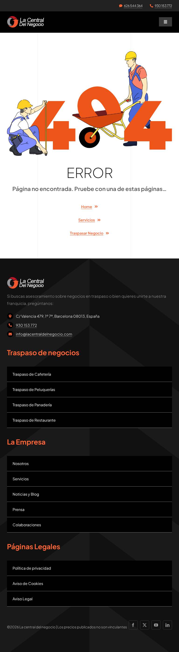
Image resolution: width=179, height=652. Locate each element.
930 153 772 (163, 5)
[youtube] (156, 624)
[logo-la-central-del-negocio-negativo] (25, 17)
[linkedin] (167, 624)
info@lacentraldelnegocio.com (44, 334)
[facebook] (133, 624)
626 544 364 (133, 5)
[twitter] (144, 624)
